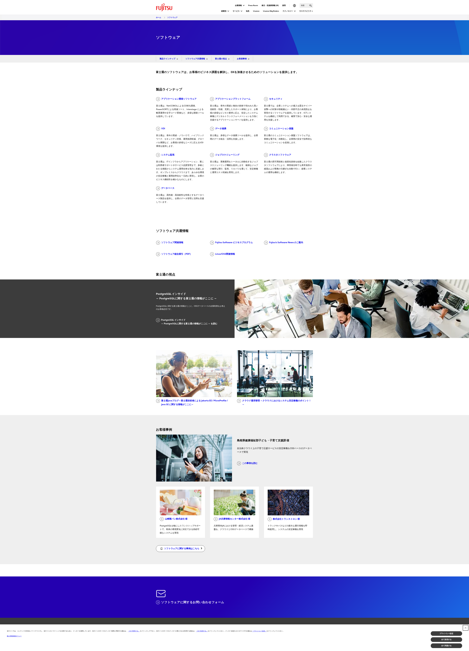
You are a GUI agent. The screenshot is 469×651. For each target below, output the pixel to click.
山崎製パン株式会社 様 (176, 519)
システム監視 (167, 155)
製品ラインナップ (167, 59)
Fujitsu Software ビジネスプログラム (234, 242)
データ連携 (220, 128)
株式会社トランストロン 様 (286, 519)
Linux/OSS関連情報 (225, 254)
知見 (247, 11)
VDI (163, 128)
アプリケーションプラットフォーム (233, 99)
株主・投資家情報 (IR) (270, 5)
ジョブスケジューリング (227, 155)
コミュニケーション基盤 (281, 128)
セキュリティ (275, 99)
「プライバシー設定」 (259, 631)
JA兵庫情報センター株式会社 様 (234, 519)
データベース (167, 188)
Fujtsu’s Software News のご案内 (286, 242)
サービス (236, 11)
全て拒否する (446, 639)
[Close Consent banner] (465, 628)
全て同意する (446, 646)
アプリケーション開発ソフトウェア (179, 99)
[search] (310, 5)
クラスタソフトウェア (280, 155)
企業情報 (238, 5)
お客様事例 (242, 59)
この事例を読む (250, 463)
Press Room (253, 5)
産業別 (223, 11)
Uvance (256, 11)
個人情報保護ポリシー (14, 636)
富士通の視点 (221, 59)
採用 (284, 5)
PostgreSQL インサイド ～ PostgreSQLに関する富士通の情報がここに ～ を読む (189, 322)
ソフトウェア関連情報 (172, 242)
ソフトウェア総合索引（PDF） (176, 254)
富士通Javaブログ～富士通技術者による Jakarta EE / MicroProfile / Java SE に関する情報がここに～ (194, 402)
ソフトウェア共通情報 (195, 59)
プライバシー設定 (446, 633)
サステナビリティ (306, 11)
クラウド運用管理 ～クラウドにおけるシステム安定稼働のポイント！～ (276, 402)
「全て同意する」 (134, 631)
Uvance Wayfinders (271, 11)
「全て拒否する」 (202, 631)
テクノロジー (288, 11)
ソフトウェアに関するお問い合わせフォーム (192, 602)
